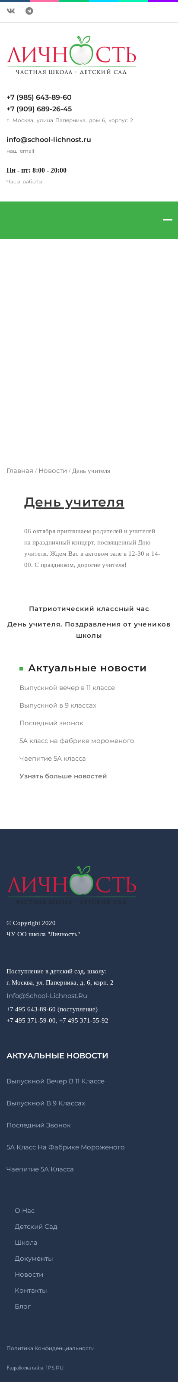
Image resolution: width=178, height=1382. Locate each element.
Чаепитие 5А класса (52, 758)
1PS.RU (55, 1367)
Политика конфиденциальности (50, 1348)
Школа (26, 1242)
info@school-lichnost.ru (48, 139)
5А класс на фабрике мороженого (76, 741)
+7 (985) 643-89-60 (39, 97)
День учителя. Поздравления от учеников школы (89, 629)
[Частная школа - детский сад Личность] (71, 889)
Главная (19, 470)
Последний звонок (51, 723)
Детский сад (36, 1226)
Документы (34, 1258)
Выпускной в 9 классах (57, 705)
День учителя (74, 502)
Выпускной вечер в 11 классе (67, 687)
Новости (52, 470)
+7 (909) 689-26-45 (39, 109)
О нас (25, 1210)
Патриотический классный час (89, 608)
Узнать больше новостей (63, 776)
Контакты (31, 1290)
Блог (23, 1306)
